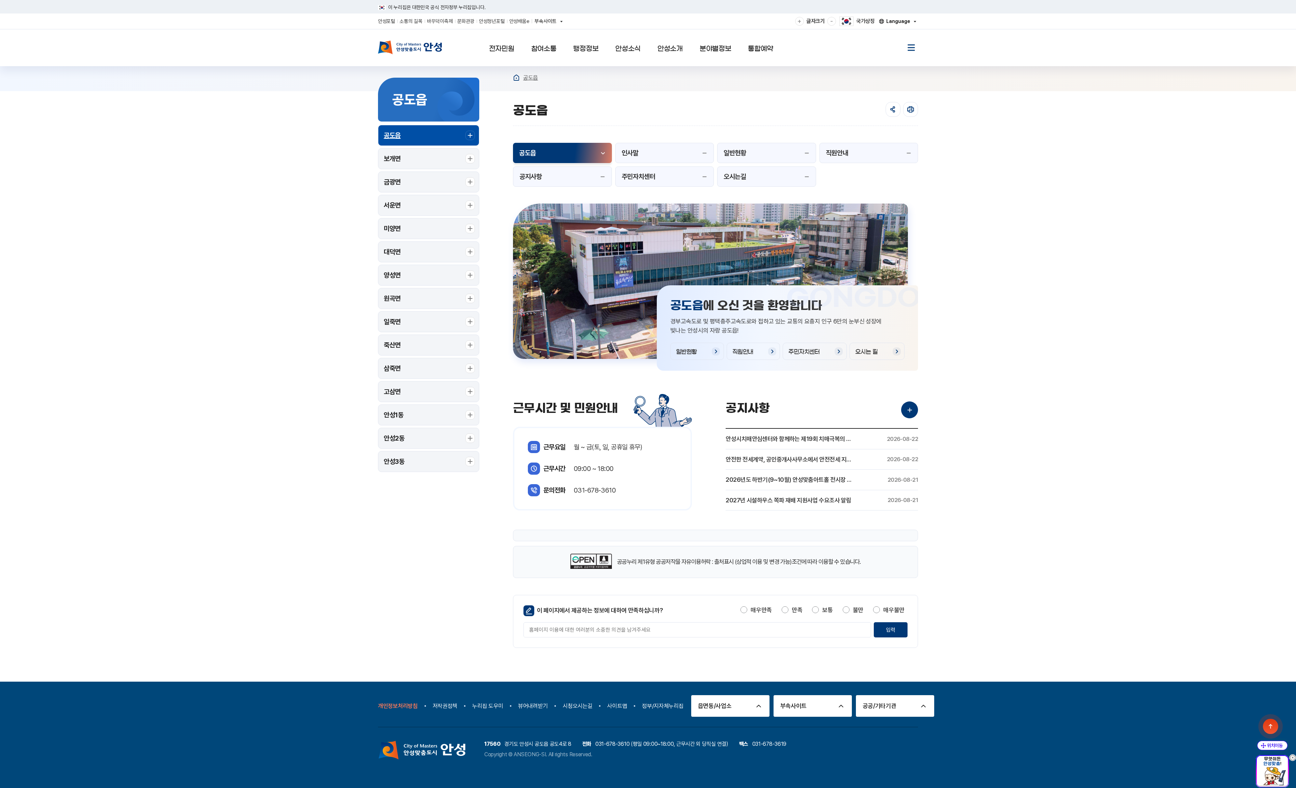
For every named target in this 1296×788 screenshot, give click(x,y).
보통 (827, 609)
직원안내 (742, 351)
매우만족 (761, 609)
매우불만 (894, 609)
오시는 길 (866, 351)
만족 (797, 609)
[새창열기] (591, 562)
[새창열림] (910, 109)
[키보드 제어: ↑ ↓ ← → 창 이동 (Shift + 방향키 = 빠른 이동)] (1272, 745)
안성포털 (386, 21)
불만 (858, 609)
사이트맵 (617, 706)
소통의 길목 (411, 21)
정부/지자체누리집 (662, 706)
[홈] (516, 77)
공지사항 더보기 (909, 409)
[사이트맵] (911, 47)
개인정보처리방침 (398, 706)
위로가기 (1271, 726)
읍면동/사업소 (715, 705)
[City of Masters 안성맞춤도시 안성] (410, 47)
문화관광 (466, 21)
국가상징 (865, 21)
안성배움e (519, 21)
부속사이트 (548, 23)
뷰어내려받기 (533, 706)
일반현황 (686, 351)
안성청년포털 (492, 21)
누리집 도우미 (487, 706)
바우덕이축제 (440, 21)
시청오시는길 (577, 706)
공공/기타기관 (879, 705)
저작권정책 (445, 706)
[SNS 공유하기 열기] (893, 109)
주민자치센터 (804, 351)
